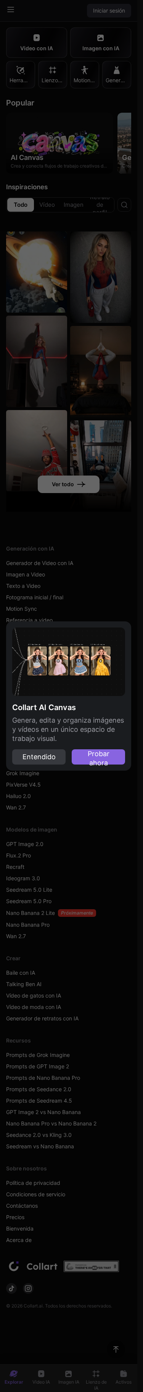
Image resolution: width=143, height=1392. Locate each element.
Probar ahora (98, 757)
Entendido (39, 757)
